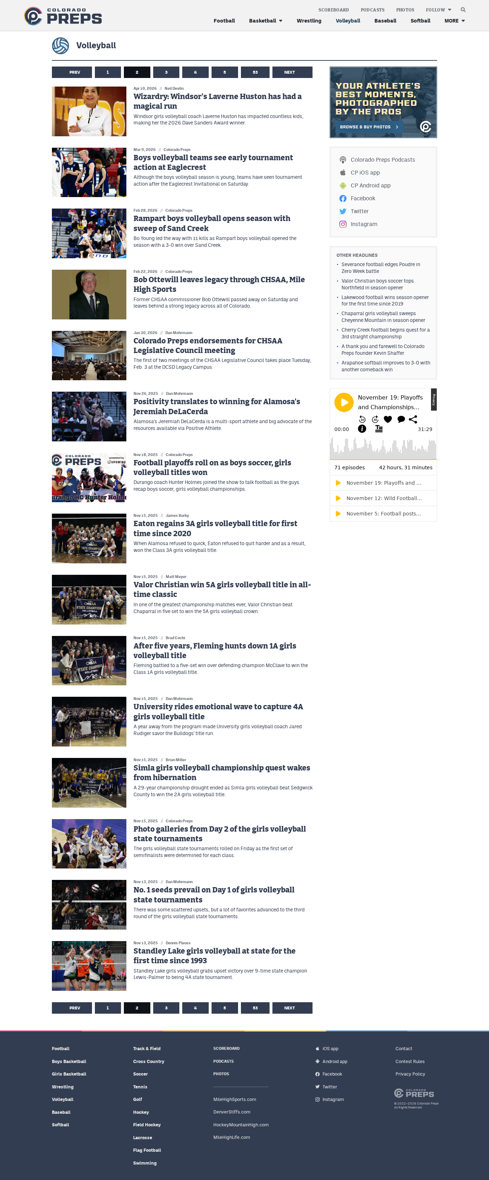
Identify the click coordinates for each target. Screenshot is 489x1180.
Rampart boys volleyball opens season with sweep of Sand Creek (212, 223)
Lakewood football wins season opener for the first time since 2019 (385, 300)
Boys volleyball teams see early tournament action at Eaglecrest (213, 162)
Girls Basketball (69, 1074)
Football (224, 20)
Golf (137, 1099)
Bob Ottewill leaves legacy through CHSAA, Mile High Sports (219, 284)
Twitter (360, 211)
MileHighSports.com (234, 1099)
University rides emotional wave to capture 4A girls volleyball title (218, 711)
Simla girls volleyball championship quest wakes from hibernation (222, 773)
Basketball (262, 20)
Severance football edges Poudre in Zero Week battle (381, 267)
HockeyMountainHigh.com (241, 1124)
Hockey (141, 1112)
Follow (435, 10)
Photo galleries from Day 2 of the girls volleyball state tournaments (220, 834)
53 (255, 72)
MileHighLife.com (231, 1137)
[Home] (61, 16)
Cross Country (148, 1061)
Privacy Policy (410, 1074)
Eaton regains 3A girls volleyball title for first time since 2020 (215, 528)
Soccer (140, 1074)
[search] (463, 8)
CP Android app (371, 185)
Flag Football (147, 1150)
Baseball (385, 20)
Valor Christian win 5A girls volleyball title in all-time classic (222, 589)
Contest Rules (410, 1061)
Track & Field (147, 1048)
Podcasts (373, 10)
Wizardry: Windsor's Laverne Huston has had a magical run (218, 101)
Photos (405, 10)
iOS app (330, 1048)
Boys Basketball (69, 1061)
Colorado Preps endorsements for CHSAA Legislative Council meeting (208, 345)
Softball (420, 20)
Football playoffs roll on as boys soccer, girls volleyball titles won (212, 467)
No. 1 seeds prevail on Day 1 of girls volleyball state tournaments (214, 895)
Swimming (145, 1163)
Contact (404, 1048)
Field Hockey (147, 1124)
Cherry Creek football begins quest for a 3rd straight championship (386, 333)
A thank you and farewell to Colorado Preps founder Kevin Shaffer (383, 349)
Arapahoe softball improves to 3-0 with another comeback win (386, 366)
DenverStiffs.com (232, 1112)
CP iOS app (365, 172)
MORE (452, 20)
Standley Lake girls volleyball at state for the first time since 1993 (215, 956)
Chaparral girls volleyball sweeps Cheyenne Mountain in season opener (383, 316)
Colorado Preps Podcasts (383, 159)
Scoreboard (334, 10)
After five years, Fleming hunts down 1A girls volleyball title (215, 651)
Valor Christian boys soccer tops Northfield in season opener (378, 284)
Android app (335, 1061)
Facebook (363, 198)
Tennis (140, 1087)
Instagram (364, 224)
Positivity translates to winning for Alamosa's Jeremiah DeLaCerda (217, 406)
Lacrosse (142, 1137)
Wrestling (309, 20)
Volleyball (348, 20)
